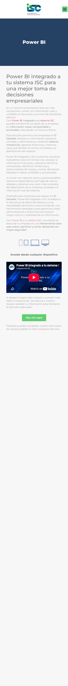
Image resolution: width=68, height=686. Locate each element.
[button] (65, 9)
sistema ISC (47, 120)
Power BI (17, 120)
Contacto (44, 329)
